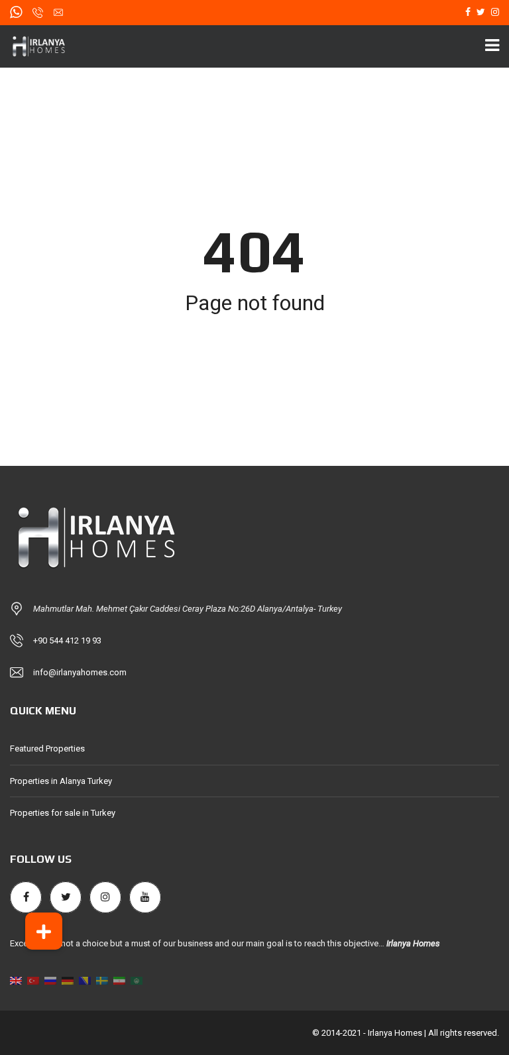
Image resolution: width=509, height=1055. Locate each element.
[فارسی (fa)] (119, 980)
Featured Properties (47, 748)
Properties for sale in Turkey (62, 813)
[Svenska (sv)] (102, 980)
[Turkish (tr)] (33, 980)
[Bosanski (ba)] (85, 980)
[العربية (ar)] (136, 980)
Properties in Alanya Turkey (61, 781)
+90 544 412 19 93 (67, 640)
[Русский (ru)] (50, 980)
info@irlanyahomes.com (80, 672)
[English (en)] (16, 980)
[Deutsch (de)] (68, 980)
